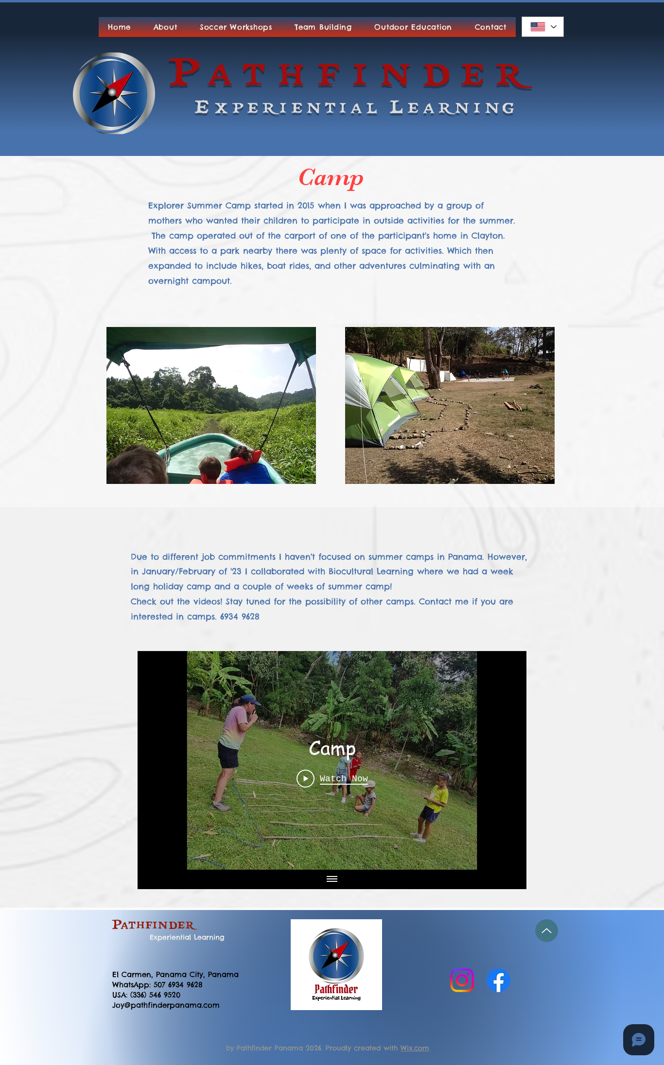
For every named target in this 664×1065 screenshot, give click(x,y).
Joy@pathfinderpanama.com (166, 1005)
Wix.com (415, 1048)
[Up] (546, 930)
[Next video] (506, 760)
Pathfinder (154, 925)
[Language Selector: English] (543, 27)
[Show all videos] (332, 879)
